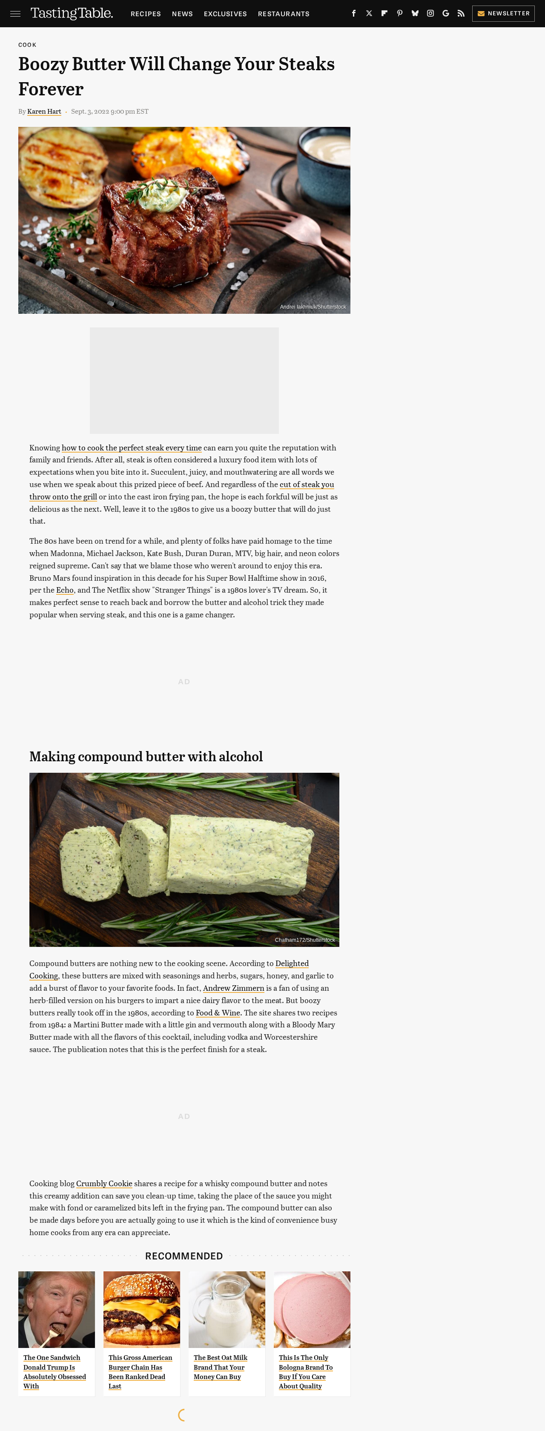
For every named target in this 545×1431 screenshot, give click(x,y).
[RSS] (461, 15)
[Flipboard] (384, 15)
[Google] (446, 15)
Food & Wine (218, 1012)
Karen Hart (44, 111)
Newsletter (509, 13)
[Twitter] (369, 15)
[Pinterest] (400, 15)
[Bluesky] (415, 15)
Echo (65, 589)
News (182, 13)
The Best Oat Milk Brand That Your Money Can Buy (220, 1367)
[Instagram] (430, 15)
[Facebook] (354, 15)
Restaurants (284, 13)
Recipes (146, 13)
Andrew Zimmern (233, 987)
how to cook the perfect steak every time (132, 447)
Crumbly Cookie (104, 1183)
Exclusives (225, 13)
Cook (27, 44)
